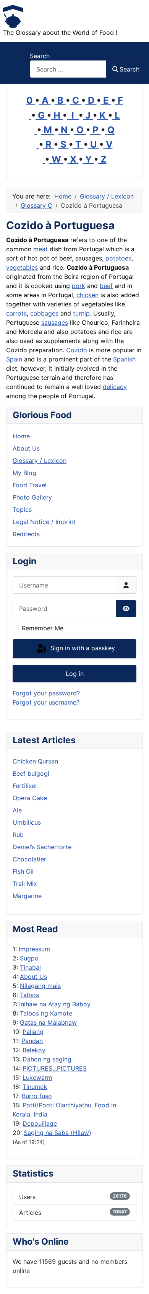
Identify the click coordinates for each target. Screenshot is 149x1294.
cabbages (44, 313)
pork (78, 286)
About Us (33, 976)
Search (40, 56)
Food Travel (30, 485)
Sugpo (29, 958)
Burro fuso (37, 1096)
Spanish (124, 359)
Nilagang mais (40, 986)
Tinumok (35, 1087)
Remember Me (42, 628)
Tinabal (30, 967)
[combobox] (68, 69)
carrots (16, 313)
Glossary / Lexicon (39, 460)
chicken (87, 295)
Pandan (32, 1041)
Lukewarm (37, 1077)
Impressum (34, 949)
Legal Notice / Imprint (44, 522)
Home (21, 436)
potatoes (118, 258)
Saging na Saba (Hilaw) (57, 1132)
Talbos (29, 995)
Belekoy (34, 1050)
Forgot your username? (46, 702)
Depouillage (40, 1123)
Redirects (26, 534)
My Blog (24, 473)
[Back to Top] (135, 1280)
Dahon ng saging (47, 1059)
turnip (81, 313)
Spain (14, 359)
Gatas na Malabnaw (48, 1022)
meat (40, 249)
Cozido (76, 350)
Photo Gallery (32, 497)
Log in (75, 673)
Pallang (33, 1031)
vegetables (22, 267)
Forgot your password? (46, 693)
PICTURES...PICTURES (55, 1068)
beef (106, 286)
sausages (54, 322)
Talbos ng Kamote (46, 1013)
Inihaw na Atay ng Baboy (55, 1004)
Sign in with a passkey (82, 648)
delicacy (115, 387)
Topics (22, 509)
